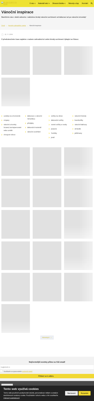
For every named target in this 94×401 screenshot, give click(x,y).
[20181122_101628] (15, 224)
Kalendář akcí (43, 3)
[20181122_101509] (15, 161)
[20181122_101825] (15, 318)
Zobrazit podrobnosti (11, 398)
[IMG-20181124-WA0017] (15, 92)
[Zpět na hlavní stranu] (9, 3)
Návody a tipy (74, 3)
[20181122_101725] (47, 255)
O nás (32, 3)
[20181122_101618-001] (47, 287)
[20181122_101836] (15, 287)
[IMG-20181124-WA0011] (47, 60)
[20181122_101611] (78, 224)
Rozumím (84, 393)
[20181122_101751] (47, 224)
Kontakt (85, 3)
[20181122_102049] (78, 255)
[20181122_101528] (15, 193)
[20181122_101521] (78, 193)
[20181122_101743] (78, 287)
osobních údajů (27, 371)
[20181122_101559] (78, 161)
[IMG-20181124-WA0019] (78, 60)
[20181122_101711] (15, 255)
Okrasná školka (58, 3)
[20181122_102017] (47, 193)
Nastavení (71, 393)
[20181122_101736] (47, 161)
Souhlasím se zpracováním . (18, 371)
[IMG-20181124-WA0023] (15, 60)
